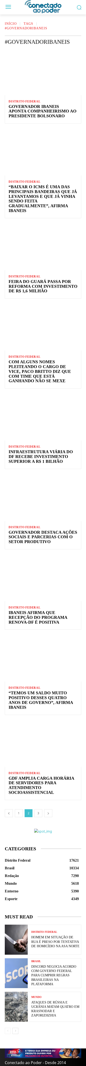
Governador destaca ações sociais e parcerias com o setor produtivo (43, 537)
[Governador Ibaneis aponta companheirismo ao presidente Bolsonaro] (43, 72)
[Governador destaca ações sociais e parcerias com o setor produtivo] (43, 498)
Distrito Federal (25, 101)
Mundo (36, 997)
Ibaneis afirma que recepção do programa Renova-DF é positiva (38, 617)
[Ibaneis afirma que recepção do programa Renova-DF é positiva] (43, 578)
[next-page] (48, 813)
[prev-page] (9, 813)
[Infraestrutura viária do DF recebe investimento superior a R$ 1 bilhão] (43, 417)
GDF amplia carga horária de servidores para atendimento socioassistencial (41, 785)
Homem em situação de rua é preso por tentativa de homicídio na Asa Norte (55, 941)
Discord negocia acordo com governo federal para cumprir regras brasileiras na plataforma (53, 975)
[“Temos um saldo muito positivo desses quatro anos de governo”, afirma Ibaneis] (43, 658)
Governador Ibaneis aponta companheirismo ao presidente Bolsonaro (42, 111)
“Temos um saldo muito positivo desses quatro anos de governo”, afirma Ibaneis (41, 699)
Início (11, 23)
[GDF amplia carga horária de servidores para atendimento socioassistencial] (43, 744)
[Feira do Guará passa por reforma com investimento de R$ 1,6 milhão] (43, 247)
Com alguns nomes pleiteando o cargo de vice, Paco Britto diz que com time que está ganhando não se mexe (40, 371)
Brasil (36, 961)
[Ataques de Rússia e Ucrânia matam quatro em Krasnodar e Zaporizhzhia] (16, 1007)
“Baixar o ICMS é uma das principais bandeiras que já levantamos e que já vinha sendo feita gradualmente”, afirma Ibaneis (43, 198)
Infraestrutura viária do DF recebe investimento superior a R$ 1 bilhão (41, 456)
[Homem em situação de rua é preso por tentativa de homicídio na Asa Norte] (16, 940)
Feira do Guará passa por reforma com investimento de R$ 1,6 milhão (43, 286)
